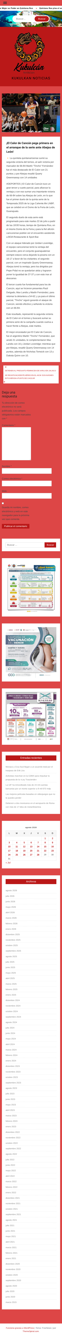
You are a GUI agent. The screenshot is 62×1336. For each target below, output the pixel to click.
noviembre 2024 (13, 1006)
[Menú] (5, 3)
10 (9, 846)
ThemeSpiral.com (31, 1331)
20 (31, 850)
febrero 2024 (11, 1055)
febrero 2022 (11, 1187)
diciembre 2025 (13, 934)
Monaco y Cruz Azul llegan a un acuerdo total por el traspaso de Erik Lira (29, 769)
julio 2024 (10, 1028)
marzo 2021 (11, 1247)
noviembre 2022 (13, 1137)
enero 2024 (11, 1061)
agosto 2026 (11, 890)
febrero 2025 (11, 989)
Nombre (7, 466)
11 (17, 846)
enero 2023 (11, 1126)
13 (31, 846)
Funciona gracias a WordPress (20, 1328)
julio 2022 (10, 1159)
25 (17, 854)
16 (52, 846)
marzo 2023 (11, 1115)
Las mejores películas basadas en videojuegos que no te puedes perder (30, 796)
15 (45, 846)
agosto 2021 (11, 1220)
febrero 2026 (11, 923)
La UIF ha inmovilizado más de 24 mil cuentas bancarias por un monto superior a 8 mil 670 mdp (28, 787)
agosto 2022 (11, 1154)
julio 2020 (10, 1291)
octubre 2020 (12, 1275)
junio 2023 (10, 1099)
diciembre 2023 (13, 1066)
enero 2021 (11, 1258)
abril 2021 (10, 1242)
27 (31, 854)
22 (45, 850)
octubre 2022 (12, 1143)
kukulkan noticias (31, 78)
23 (52, 850)
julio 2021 (10, 1225)
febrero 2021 (11, 1253)
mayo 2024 (11, 1039)
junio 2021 (10, 1231)
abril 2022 (10, 1176)
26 (24, 854)
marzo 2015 (11, 1302)
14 (38, 846)
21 (38, 850)
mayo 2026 (11, 907)
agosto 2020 (11, 1286)
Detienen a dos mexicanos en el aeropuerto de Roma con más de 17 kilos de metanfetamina (30, 805)
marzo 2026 (11, 918)
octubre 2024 (12, 1011)
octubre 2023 (12, 1077)
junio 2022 (10, 1165)
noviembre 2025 (13, 940)
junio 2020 (10, 1297)
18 (17, 850)
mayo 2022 (11, 1170)
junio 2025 (10, 967)
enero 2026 (11, 929)
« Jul (8, 862)
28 (38, 854)
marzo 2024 (11, 1050)
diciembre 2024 (13, 1000)
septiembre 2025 (13, 951)
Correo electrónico (12, 478)
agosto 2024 (11, 1022)
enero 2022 (11, 1192)
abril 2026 (10, 912)
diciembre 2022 (13, 1132)
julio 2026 (10, 896)
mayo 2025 (11, 973)
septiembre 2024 (13, 1017)
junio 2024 (10, 1033)
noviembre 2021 (13, 1203)
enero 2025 (11, 995)
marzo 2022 (11, 1181)
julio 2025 (10, 962)
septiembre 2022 (13, 1148)
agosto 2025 (11, 956)
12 (24, 846)
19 (24, 850)
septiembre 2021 (13, 1214)
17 (9, 850)
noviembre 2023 (13, 1072)
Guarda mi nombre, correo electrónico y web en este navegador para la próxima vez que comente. (15, 513)
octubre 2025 (12, 945)
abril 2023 (10, 1110)
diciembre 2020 (13, 1264)
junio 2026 (10, 901)
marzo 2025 (11, 984)
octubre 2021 (12, 1209)
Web (4, 491)
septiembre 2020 (13, 1280)
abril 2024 (10, 1044)
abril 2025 (10, 978)
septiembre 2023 (13, 1083)
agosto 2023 (11, 1088)
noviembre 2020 (13, 1269)
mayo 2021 (11, 1236)
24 (9, 854)
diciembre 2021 (13, 1198)
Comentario (8, 425)
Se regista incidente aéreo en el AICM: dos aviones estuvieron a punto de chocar (29, 376)
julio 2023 (10, 1093)
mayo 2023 (11, 1105)
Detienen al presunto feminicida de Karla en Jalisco (30, 371)
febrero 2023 (11, 1121)
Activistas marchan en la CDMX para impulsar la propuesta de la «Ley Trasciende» (28, 778)
